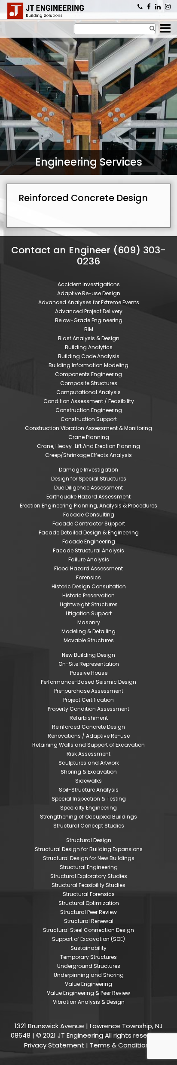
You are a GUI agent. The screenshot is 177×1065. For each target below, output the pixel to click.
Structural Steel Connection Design (88, 930)
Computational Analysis (88, 392)
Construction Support (89, 419)
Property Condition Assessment (88, 708)
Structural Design (88, 840)
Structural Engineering (89, 867)
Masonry (88, 622)
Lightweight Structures (89, 604)
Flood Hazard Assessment (88, 568)
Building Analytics (89, 347)
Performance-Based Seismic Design (88, 681)
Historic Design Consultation (89, 586)
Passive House (88, 672)
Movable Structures (89, 640)
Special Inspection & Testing (89, 798)
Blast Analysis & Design (88, 338)
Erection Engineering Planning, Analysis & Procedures (88, 505)
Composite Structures (88, 383)
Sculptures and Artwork (88, 762)
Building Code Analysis (88, 356)
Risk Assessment (88, 753)
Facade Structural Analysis (88, 550)
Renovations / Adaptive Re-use (89, 735)
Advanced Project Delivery (88, 311)
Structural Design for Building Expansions (89, 849)
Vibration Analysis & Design (89, 1002)
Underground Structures (88, 966)
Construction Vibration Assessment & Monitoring (88, 428)
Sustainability (88, 948)
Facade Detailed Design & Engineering (89, 532)
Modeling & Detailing (88, 631)
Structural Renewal (88, 921)
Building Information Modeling (88, 365)
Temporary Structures (88, 957)
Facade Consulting (88, 514)
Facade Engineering (88, 541)
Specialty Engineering (88, 807)
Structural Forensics (89, 894)
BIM (88, 329)
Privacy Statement (54, 1045)
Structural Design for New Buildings (88, 858)
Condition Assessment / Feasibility (88, 401)
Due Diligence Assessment (88, 487)
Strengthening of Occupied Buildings (88, 816)
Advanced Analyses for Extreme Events (88, 302)
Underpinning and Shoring (89, 975)
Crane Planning (88, 437)
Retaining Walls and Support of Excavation (88, 744)
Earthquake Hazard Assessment (88, 496)
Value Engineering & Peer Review (88, 993)
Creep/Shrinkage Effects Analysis (88, 455)
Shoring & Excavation (89, 771)
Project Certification (88, 699)
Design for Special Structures (88, 478)
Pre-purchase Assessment (88, 690)
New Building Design (88, 655)
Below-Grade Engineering (88, 320)
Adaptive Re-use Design (88, 293)
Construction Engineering (88, 410)
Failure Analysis (88, 559)
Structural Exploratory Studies (88, 876)
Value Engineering (88, 984)
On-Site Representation (88, 663)
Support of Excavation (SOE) (88, 939)
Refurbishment (89, 717)
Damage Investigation (88, 469)
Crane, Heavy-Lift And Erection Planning (88, 446)
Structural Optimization (88, 903)
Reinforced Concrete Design (88, 726)
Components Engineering (88, 374)
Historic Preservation (88, 595)
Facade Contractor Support (88, 523)
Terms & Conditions (121, 1045)
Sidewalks (88, 780)
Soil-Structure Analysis (89, 789)
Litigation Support (89, 613)
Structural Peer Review (88, 912)
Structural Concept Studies (88, 825)
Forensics (88, 577)
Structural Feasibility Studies (88, 885)
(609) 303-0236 (140, 7)
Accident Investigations (89, 284)
